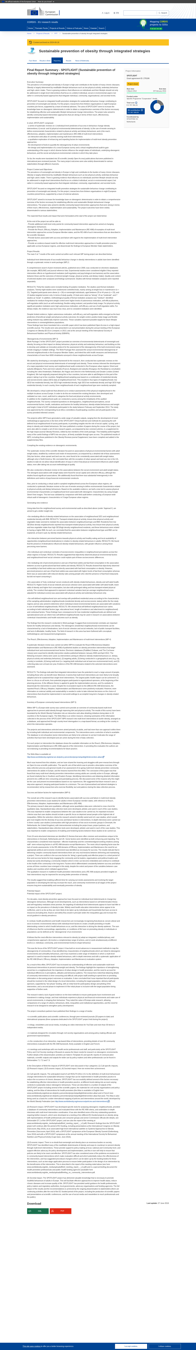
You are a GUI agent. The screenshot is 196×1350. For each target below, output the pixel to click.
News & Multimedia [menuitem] (82, 61)
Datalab (93, 28)
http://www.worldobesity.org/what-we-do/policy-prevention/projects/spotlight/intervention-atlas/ (65, 757)
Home (30, 28)
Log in (106, 13)
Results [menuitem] (68, 61)
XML (40, 1211)
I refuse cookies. (164, 1346)
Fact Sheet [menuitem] (33, 61)
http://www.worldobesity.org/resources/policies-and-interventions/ (81, 1101)
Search (101, 28)
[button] (116, 12)
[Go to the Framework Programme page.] (31, 51)
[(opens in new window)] (45, 11)
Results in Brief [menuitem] (45, 61)
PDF (62, 1211)
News (86, 28)
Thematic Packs (41, 28)
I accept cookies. (131, 1346)
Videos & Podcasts (74, 28)
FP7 (55, 33)
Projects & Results (57, 28)
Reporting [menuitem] (57, 61)
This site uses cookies (32, 1346)
